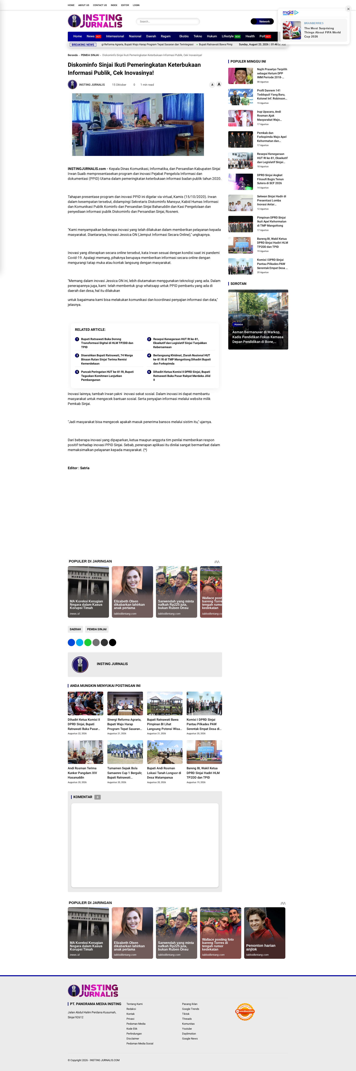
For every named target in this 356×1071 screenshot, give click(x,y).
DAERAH (75, 629)
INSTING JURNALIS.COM (104, 1060)
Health (250, 36)
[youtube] (274, 4)
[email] (104, 642)
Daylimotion (189, 1033)
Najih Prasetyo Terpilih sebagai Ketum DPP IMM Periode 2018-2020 (272, 74)
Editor (125, 5)
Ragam (166, 36)
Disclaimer (132, 1038)
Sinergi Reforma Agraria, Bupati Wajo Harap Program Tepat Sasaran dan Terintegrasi (115, 44)
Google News (190, 1038)
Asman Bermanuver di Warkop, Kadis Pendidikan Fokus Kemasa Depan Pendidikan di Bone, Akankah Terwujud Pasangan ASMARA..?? (257, 337)
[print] (96, 642)
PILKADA (238, 324)
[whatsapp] (87, 642)
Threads (187, 1018)
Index (114, 5)
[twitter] (261, 4)
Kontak (130, 1013)
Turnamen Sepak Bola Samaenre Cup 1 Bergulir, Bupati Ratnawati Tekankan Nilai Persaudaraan (124, 773)
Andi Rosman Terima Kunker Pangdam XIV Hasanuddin (82, 772)
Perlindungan (134, 1033)
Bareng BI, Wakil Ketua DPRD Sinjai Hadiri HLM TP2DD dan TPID (203, 772)
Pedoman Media (135, 1023)
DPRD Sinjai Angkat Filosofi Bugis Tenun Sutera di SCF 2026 (270, 179)
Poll (265, 36)
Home (71, 5)
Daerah (151, 36)
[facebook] (255, 4)
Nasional (135, 36)
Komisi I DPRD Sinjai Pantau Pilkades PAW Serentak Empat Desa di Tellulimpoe (203, 724)
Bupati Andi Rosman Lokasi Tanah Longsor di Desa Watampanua (164, 772)
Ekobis (184, 36)
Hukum (212, 36)
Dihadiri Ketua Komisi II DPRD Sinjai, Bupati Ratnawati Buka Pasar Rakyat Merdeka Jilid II (181, 375)
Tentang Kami (134, 1004)
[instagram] (268, 4)
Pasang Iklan (189, 1004)
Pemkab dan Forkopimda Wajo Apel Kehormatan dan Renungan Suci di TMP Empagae (272, 137)
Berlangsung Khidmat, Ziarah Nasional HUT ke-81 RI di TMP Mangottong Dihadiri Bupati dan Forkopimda (182, 359)
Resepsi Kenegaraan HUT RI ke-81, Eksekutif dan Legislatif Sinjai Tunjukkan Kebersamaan (180, 343)
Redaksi (131, 1008)
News (93, 36)
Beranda (73, 55)
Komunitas (188, 1023)
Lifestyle (231, 36)
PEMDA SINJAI (90, 55)
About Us (83, 5)
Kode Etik (131, 1028)
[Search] (196, 21)
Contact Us (100, 5)
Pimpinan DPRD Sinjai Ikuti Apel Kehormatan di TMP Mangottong (271, 221)
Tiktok (186, 1013)
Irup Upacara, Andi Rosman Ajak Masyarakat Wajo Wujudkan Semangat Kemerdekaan (270, 116)
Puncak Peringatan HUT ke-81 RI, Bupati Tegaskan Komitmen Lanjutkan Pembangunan (107, 375)
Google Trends (190, 1008)
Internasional (115, 36)
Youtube (187, 1028)
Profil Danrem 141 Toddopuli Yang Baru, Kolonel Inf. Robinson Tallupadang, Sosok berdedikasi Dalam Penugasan (271, 95)
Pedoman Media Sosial (139, 1043)
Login (136, 5)
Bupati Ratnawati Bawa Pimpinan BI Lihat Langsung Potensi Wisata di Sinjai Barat (217, 44)
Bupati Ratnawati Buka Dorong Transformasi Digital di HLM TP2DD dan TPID (107, 343)
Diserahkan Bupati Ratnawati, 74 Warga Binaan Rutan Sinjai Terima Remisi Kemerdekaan (107, 359)
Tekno (198, 36)
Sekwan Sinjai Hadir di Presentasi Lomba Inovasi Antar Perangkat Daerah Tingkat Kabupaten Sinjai (271, 201)
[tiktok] (280, 4)
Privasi (130, 1018)
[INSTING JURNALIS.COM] (95, 26)
